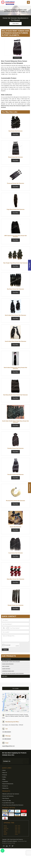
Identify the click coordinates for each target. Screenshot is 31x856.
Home (4, 770)
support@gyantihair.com (8, 746)
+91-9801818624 (6, 732)
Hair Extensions (6, 659)
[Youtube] (6, 846)
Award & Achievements (8, 783)
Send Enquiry (29, 487)
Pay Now (29, 265)
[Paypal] (11, 811)
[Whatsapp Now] (2, 850)
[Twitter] (12, 846)
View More (10, 23)
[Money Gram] (11, 814)
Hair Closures (5, 666)
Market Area (5, 788)
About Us (5, 772)
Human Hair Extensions (7, 664)
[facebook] (9, 846)
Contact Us (6, 761)
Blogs (4, 779)
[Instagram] (3, 846)
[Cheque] (24, 814)
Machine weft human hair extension (11, 661)
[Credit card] (17, 814)
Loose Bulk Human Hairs (8, 671)
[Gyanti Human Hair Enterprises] (15, 702)
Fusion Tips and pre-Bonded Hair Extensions (13, 673)
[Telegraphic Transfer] (24, 811)
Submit (5, 649)
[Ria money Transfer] (5, 814)
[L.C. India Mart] (5, 818)
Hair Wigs (4, 676)
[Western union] (5, 811)
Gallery (4, 777)
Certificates (5, 781)
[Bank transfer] (17, 811)
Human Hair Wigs (6, 668)
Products (5, 774)
